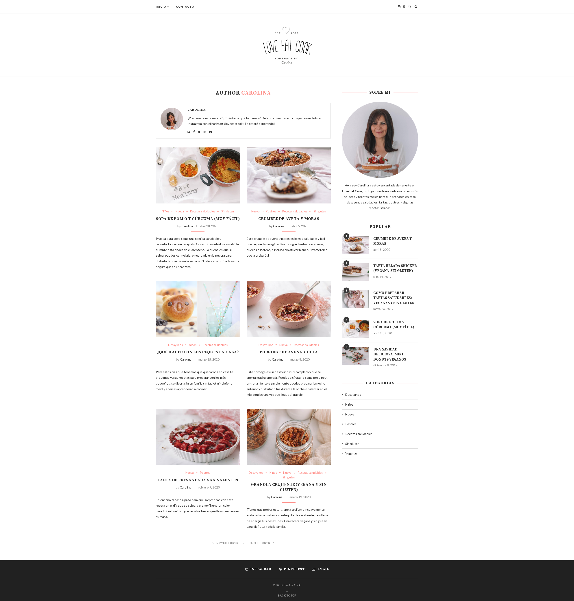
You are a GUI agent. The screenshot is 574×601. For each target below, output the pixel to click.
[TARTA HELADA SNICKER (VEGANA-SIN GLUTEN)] (355, 272)
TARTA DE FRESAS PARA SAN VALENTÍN (197, 480)
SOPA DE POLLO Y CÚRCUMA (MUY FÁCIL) (198, 218)
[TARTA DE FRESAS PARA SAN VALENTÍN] (198, 437)
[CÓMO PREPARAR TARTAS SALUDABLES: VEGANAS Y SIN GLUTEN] (355, 299)
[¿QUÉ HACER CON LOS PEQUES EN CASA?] (198, 309)
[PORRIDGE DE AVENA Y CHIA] (289, 309)
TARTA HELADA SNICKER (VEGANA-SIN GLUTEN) (395, 268)
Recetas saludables (202, 211)
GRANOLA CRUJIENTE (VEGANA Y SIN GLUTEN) (289, 487)
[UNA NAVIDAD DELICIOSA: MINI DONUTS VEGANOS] (355, 356)
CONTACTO (185, 6)
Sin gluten (227, 211)
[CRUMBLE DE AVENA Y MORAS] (289, 175)
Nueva (180, 211)
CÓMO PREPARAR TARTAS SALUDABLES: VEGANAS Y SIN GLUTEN (394, 298)
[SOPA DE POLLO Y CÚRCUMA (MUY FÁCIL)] (198, 175)
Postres (271, 211)
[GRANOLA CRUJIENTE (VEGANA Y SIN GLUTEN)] (289, 437)
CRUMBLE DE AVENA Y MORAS (288, 218)
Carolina (196, 110)
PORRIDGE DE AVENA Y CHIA (289, 352)
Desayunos (175, 345)
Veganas (351, 453)
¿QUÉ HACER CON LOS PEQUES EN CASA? (198, 352)
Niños (165, 211)
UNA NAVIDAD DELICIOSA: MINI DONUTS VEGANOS (389, 354)
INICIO (161, 6)
